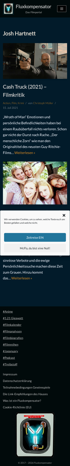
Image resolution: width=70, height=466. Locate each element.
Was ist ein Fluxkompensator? (22, 400)
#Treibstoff (10, 364)
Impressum (10, 374)
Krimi (21, 103)
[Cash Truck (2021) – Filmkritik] (35, 61)
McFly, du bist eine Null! (35, 248)
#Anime (8, 311)
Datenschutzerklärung (17, 381)
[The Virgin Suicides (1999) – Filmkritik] (35, 183)
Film (14, 103)
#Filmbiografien (13, 338)
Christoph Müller (43, 103)
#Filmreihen (10, 344)
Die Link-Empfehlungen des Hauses (25, 394)
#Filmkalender (12, 324)
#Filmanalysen (12, 331)
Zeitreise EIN (35, 237)
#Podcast (9, 357)
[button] (64, 215)
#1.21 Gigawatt (13, 318)
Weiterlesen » (24, 152)
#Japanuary (10, 351)
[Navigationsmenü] (61, 8)
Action (6, 103)
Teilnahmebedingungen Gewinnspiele (26, 387)
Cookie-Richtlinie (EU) (17, 407)
